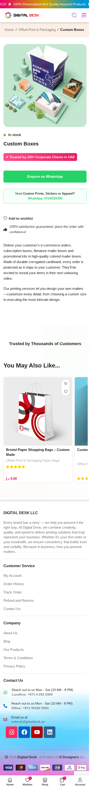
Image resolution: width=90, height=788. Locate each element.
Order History (13, 584)
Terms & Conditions (18, 658)
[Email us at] (5, 719)
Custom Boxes (72, 30)
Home (9, 30)
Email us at (19, 717)
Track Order (12, 592)
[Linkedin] (49, 732)
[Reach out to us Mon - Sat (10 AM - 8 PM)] (5, 692)
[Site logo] (21, 15)
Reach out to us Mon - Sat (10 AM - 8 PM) (42, 690)
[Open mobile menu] (84, 15)
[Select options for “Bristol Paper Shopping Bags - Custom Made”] (66, 383)
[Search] (74, 15)
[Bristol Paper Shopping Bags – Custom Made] (38, 411)
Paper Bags (51, 460)
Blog (6, 641)
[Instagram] (11, 732)
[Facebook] (24, 732)
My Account (12, 576)
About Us (10, 633)
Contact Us (12, 609)
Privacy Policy (14, 666)
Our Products (13, 650)
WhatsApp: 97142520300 (45, 198)
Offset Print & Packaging (37, 30)
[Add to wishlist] (66, 392)
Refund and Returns (18, 600)
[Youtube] (37, 732)
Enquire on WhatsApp (45, 176)
